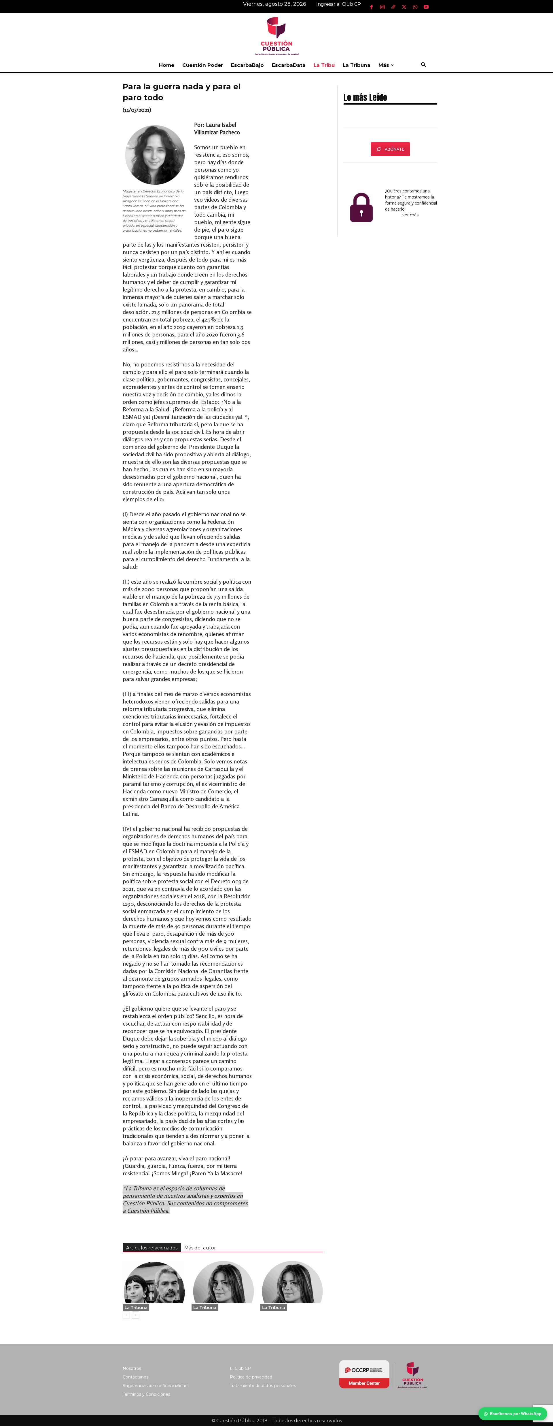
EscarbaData (289, 65)
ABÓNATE (394, 149)
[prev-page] (126, 1315)
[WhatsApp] (415, 7)
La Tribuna (356, 65)
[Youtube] (426, 7)
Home (166, 65)
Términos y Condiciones (146, 1394)
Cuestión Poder (202, 65)
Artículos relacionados (151, 1248)
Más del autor (200, 1248)
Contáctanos (135, 1377)
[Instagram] (382, 7)
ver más (411, 215)
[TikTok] (393, 7)
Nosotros (132, 1368)
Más (383, 65)
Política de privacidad (251, 1377)
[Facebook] (371, 7)
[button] (423, 65)
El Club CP (240, 1368)
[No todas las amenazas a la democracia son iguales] (291, 1281)
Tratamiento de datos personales (263, 1385)
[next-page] (135, 1315)
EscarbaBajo (247, 65)
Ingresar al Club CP (338, 4)
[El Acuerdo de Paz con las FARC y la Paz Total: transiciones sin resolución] (154, 1281)
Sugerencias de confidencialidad (155, 1385)
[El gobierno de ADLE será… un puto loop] (223, 1281)
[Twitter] (404, 7)
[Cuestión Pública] (276, 35)
